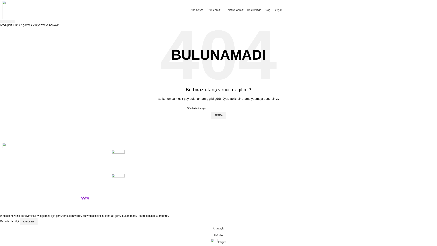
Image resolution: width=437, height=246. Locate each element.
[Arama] (434, 9)
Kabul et (28, 221)
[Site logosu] (20, 9)
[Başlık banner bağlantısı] (218, 123)
